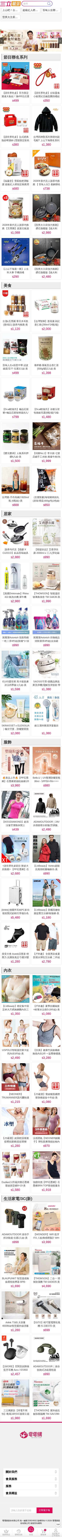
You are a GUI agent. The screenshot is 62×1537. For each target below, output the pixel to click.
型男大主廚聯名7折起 (11, 17)
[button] (31, 1532)
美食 (8, 285)
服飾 (8, 742)
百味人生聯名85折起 (52, 10)
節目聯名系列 (16, 57)
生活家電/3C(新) (18, 1198)
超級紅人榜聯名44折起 (32, 10)
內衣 (8, 970)
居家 (8, 513)
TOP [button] (58, 1524)
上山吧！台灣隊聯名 (11, 10)
